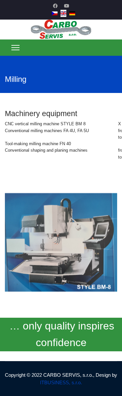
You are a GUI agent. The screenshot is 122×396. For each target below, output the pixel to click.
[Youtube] (66, 5)
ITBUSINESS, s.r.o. (61, 382)
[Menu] (15, 47)
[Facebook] (55, 5)
